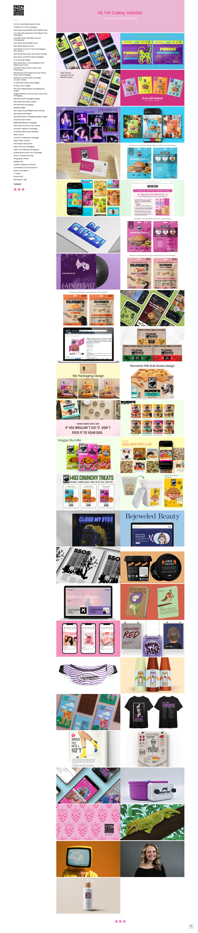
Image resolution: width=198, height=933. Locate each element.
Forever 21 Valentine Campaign (26, 137)
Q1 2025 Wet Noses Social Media (26, 83)
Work (16, 20)
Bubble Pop (18, 161)
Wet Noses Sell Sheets (22, 113)
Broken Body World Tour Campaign (28, 152)
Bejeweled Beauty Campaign (25, 122)
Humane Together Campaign (25, 128)
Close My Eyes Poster (22, 119)
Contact (17, 184)
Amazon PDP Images (22, 86)
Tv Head (17, 173)
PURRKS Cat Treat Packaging (25, 27)
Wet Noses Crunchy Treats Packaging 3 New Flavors (30, 50)
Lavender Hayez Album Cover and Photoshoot (27, 69)
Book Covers (19, 134)
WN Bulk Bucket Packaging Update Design (30, 116)
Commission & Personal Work (25, 167)
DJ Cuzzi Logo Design (22, 60)
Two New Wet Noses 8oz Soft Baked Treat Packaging (30, 34)
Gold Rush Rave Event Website (26, 131)
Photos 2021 (18, 176)
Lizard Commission (21, 170)
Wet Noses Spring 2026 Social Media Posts (30, 30)
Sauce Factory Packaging (24, 146)
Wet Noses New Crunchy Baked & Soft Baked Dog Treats (29, 64)
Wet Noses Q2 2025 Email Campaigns (29, 57)
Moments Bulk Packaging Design (27, 99)
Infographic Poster (21, 158)
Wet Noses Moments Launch (25, 101)
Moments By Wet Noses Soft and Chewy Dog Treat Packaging (30, 74)
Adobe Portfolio (125, 927)
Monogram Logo (20, 179)
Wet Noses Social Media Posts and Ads (29, 110)
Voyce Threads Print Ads (24, 155)
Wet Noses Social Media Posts (26, 43)
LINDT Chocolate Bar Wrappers (26, 149)
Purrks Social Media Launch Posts (27, 24)
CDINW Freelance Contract (25, 164)
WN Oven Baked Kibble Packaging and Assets (29, 90)
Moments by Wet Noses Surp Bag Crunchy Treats (27, 79)
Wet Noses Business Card (24, 46)
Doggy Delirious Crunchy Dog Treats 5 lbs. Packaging (30, 95)
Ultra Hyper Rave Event (23, 143)
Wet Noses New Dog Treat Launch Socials (30, 54)
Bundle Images (19, 107)
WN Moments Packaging (23, 104)
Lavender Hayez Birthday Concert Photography (27, 39)
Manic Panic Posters (22, 140)
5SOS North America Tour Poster (27, 125)
